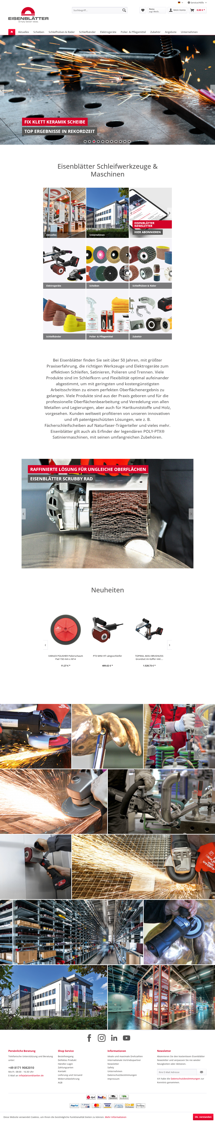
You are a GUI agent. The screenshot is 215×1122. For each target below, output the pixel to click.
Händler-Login (65, 1063)
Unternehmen (115, 1071)
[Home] (11, 32)
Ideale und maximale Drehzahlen (125, 1056)
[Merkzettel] (142, 10)
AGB (60, 1082)
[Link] (107, 90)
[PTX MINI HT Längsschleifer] (65, 630)
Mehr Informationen (115, 1117)
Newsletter (113, 1063)
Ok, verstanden (203, 1116)
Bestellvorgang (66, 1056)
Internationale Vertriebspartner (124, 1060)
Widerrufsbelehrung (68, 1078)
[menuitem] (99, 10)
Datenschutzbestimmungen (122, 1075)
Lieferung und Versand (70, 1075)
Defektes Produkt (67, 1060)
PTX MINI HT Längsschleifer (65, 655)
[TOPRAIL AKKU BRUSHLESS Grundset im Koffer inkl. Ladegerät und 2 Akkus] (107, 630)
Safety (111, 1067)
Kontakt (62, 1071)
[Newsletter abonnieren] (202, 1072)
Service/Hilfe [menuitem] (197, 2)
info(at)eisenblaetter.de (31, 1075)
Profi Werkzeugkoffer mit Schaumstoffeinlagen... (149, 657)
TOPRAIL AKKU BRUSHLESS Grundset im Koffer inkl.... (107, 657)
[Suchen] (124, 10)
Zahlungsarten (65, 1067)
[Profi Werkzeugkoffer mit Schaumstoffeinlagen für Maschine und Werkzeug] (149, 630)
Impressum (113, 1078)
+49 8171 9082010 (21, 1068)
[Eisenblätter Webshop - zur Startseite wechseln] (32, 15)
